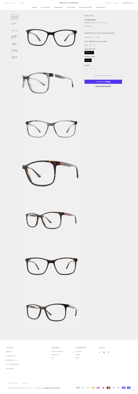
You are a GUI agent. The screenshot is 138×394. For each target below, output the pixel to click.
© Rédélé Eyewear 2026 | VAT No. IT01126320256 (25, 388)
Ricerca (116, 3)
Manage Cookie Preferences (52, 388)
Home (34, 7)
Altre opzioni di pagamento (103, 86)
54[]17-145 (89, 52)
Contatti (78, 355)
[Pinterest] (98, 37)
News (77, 358)
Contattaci (101, 7)
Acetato (88, 60)
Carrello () (127, 3)
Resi (53, 358)
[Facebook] (93, 37)
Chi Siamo (71, 7)
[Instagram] (108, 352)
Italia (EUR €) (9, 3)
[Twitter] (96, 37)
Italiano (22, 3)
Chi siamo (78, 351)
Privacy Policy (56, 355)
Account (108, 3)
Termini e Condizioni (57, 351)
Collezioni (45, 7)
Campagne (58, 7)
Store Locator (85, 7)
